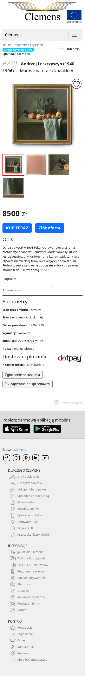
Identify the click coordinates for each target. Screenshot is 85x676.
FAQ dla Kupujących (31, 558)
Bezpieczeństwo (28, 509)
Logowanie (25, 634)
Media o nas (25, 647)
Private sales (26, 502)
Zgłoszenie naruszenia (22, 374)
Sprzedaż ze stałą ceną (33, 496)
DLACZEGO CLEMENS (24, 470)
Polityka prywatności (31, 578)
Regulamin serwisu (30, 571)
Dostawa (23, 591)
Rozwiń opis (11, 290)
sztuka (7, 45)
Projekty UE (25, 528)
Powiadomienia (28, 603)
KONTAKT (15, 621)
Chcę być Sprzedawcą (32, 660)
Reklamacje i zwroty (31, 597)
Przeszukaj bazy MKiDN (33, 534)
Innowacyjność (27, 522)
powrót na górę (72, 403)
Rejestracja (25, 627)
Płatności (23, 584)
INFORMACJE (17, 545)
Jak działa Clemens (30, 552)
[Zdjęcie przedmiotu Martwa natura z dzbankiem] (42, 114)
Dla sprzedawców (29, 483)
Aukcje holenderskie (31, 489)
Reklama (23, 653)
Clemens (13, 34)
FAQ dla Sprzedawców (32, 565)
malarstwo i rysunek (29, 45)
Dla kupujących (28, 476)
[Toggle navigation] (74, 35)
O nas (21, 640)
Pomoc (22, 610)
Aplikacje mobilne (29, 515)
